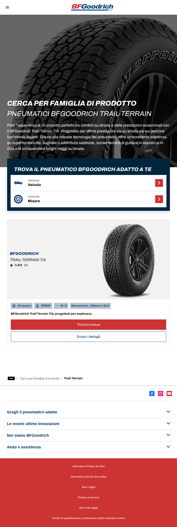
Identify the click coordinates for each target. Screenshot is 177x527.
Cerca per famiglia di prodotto (40, 378)
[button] (88, 183)
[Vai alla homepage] (92, 7)
